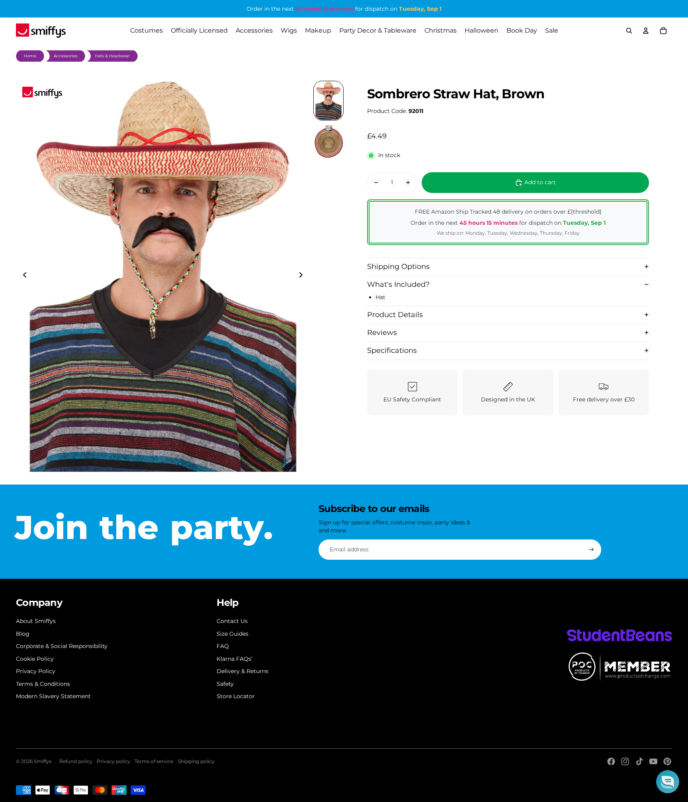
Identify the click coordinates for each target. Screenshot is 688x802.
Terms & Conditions (43, 683)
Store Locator (236, 696)
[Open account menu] (646, 30)
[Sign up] (591, 550)
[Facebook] (611, 761)
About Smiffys (36, 621)
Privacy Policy (35, 671)
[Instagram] (625, 761)
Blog (22, 633)
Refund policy (75, 761)
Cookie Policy (35, 658)
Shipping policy (196, 761)
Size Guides (232, 633)
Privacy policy (113, 761)
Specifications (392, 350)
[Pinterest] (667, 761)
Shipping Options (398, 266)
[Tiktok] (639, 761)
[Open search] (629, 30)
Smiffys (42, 761)
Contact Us (232, 621)
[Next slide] (303, 276)
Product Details (395, 314)
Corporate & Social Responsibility (62, 646)
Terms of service (154, 761)
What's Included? (398, 284)
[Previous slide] (22, 276)
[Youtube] (653, 761)
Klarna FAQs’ (234, 658)
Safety (225, 683)
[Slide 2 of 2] (328, 142)
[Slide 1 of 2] (328, 101)
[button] (667, 781)
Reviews (382, 332)
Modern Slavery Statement (53, 696)
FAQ (223, 646)
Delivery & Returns (242, 671)
